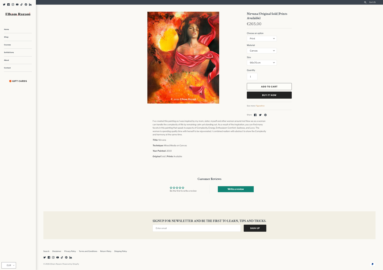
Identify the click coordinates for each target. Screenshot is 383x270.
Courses (7, 45)
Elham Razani (56, 264)
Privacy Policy (70, 251)
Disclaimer (56, 251)
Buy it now (269, 95)
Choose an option (255, 33)
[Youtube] (17, 4)
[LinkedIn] (30, 4)
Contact (7, 68)
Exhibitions (9, 52)
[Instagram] (13, 4)
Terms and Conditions (88, 251)
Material (251, 45)
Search (46, 251)
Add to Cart (269, 86)
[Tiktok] (21, 4)
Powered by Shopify (70, 264)
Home (6, 29)
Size (249, 57)
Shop (6, 37)
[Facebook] (8, 4)
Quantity (251, 70)
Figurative (260, 106)
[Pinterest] (26, 4)
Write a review (236, 189)
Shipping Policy (120, 251)
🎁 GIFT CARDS (18, 81)
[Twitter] (4, 4)
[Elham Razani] (18, 14)
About (6, 60)
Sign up (255, 228)
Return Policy (106, 251)
